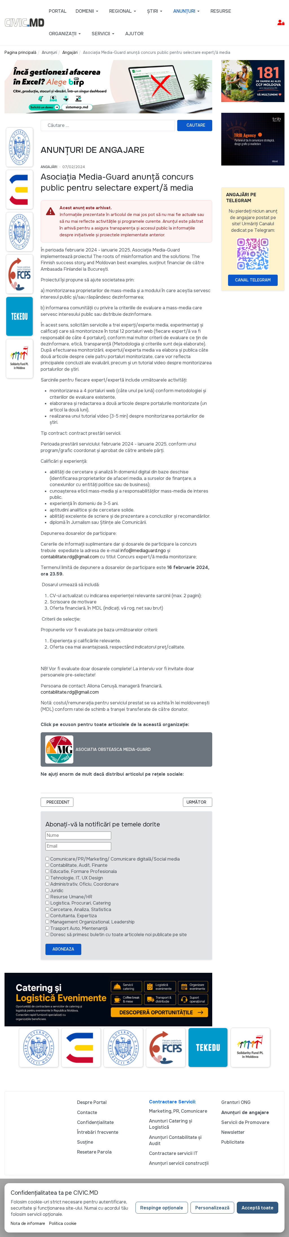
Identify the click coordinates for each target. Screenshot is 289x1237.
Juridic (57, 891)
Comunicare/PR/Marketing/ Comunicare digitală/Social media (115, 859)
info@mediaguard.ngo (143, 551)
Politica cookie (62, 1223)
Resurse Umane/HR (71, 897)
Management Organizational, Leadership (92, 922)
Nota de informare (28, 1223)
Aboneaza (63, 949)
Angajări (49, 167)
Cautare (196, 125)
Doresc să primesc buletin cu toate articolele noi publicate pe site (118, 935)
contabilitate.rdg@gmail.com (70, 557)
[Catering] (108, 999)
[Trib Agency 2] (252, 139)
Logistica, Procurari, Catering (80, 903)
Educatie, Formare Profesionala (83, 871)
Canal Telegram (253, 280)
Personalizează (212, 1208)
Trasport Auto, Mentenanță (79, 928)
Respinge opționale (161, 1208)
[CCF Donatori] (252, 80)
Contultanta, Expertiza (73, 916)
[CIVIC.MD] (24, 22)
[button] (88, 11)
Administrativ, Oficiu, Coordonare (84, 884)
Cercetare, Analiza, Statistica (80, 909)
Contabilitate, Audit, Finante (79, 865)
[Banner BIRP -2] (108, 86)
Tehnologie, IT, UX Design (76, 878)
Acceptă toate (257, 1208)
